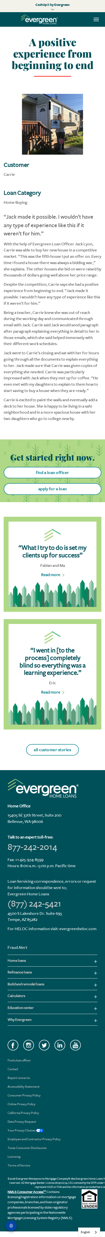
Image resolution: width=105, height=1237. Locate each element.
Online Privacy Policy (21, 1104)
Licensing (14, 1157)
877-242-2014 (32, 847)
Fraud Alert (17, 947)
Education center (21, 1008)
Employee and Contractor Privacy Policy (34, 1139)
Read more (50, 574)
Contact (13, 1069)
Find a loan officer (19, 1060)
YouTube (75, 1045)
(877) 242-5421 (34, 903)
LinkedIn (59, 1045)
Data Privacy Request (22, 1122)
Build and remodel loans (26, 984)
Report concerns (19, 1078)
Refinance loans (20, 972)
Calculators (16, 996)
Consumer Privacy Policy (24, 1095)
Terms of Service (19, 1165)
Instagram (28, 1045)
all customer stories (52, 749)
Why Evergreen (20, 1019)
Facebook (13, 1045)
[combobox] (89, 1232)
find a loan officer (52, 472)
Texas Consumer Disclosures (27, 1148)
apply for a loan (52, 488)
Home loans (17, 960)
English (85, 1232)
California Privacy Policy (23, 1113)
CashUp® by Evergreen (52, 5)
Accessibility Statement (24, 1087)
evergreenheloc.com (77, 928)
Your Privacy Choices (22, 1130)
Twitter (44, 1045)
